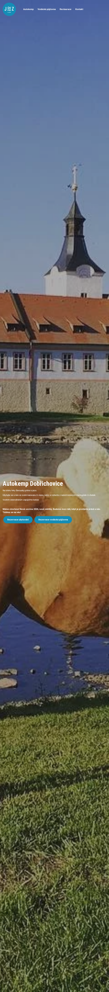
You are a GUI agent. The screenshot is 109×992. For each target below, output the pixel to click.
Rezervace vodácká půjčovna (53, 519)
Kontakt (79, 9)
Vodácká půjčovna (47, 9)
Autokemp (28, 9)
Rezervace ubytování (18, 519)
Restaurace (65, 9)
